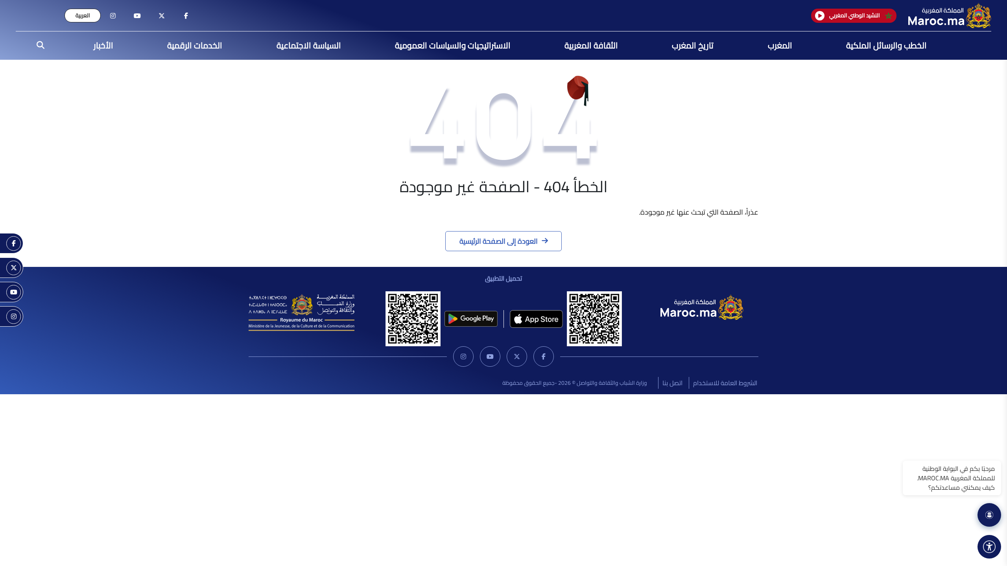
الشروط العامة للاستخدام (725, 383)
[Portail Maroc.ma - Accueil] (701, 306)
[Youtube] (490, 356)
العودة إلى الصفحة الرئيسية (498, 241)
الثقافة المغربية (591, 45)
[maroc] (186, 16)
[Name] (989, 547)
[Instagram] (463, 356)
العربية (82, 15)
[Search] (38, 45)
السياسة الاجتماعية (309, 45)
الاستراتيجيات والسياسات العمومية (453, 45)
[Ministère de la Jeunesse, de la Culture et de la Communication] (301, 312)
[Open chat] (989, 515)
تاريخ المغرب (693, 45)
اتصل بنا (672, 383)
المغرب (780, 45)
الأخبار (103, 45)
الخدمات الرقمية (194, 45)
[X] (517, 356)
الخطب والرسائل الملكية (886, 45)
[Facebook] (543, 356)
